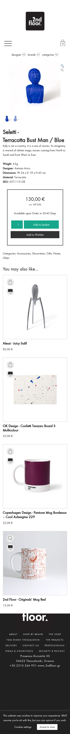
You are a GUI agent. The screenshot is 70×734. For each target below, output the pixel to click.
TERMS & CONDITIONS (19, 650)
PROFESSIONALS (55, 645)
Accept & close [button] (47, 727)
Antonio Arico (22, 168)
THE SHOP (55, 634)
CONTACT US (31, 645)
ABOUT (13, 634)
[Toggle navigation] (8, 43)
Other (6, 258)
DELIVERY (11, 645)
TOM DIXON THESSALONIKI (23, 639)
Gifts (49, 253)
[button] (62, 66)
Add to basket (41, 224)
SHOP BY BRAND (33, 634)
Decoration (38, 253)
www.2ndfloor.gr (49, 665)
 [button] (10, 282)
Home (56, 253)
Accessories (24, 253)
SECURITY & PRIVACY (52, 650)
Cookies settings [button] (22, 727)
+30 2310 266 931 (23, 665)
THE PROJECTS (55, 639)
